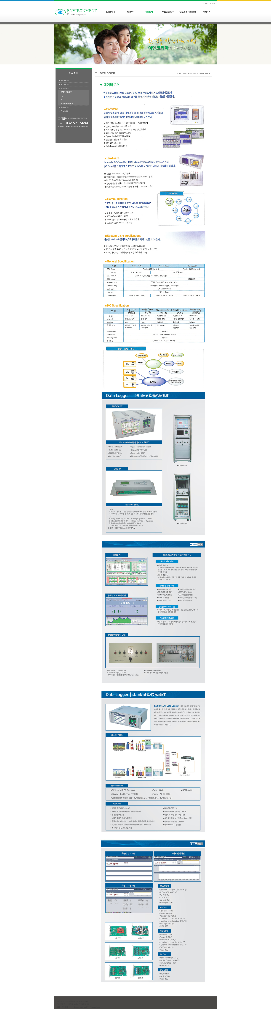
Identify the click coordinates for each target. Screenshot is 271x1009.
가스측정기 (65, 80)
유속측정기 (65, 107)
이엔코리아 (110, 12)
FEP (62, 96)
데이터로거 (65, 88)
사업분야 (129, 12)
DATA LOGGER (66, 92)
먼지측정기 (65, 84)
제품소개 (149, 12)
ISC (62, 100)
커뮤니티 (207, 12)
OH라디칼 (64, 111)
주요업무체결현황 (187, 12)
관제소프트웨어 (67, 103)
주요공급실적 (168, 12)
